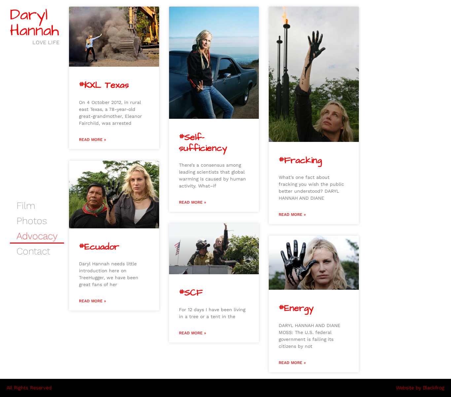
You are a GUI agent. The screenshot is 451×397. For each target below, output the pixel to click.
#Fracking (300, 160)
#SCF (191, 292)
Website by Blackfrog (420, 388)
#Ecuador (99, 247)
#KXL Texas (104, 85)
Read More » (92, 139)
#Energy (296, 308)
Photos (32, 220)
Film (26, 205)
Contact (33, 251)
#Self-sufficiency (203, 142)
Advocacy (37, 236)
